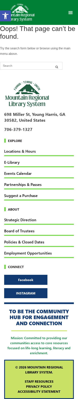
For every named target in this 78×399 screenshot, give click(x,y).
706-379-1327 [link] (18, 129)
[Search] (56, 67)
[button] (70, 12)
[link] (5, 15)
